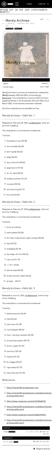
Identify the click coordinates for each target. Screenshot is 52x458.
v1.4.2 (10, 4)
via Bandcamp (35, 123)
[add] (3, 20)
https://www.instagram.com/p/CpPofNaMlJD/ (26, 401)
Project (18, 28)
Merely (5, 95)
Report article (43, 448)
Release (9, 28)
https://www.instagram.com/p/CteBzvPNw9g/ (26, 414)
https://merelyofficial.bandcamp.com (22, 387)
